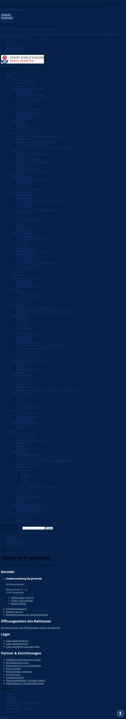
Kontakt (10, 696)
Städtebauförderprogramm (29, 100)
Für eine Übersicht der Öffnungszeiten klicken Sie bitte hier (30, 627)
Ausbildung (21, 493)
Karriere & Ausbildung (22, 490)
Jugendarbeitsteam (25, 380)
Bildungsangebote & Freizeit (25, 277)
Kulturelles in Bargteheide (24, 132)
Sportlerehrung (23, 327)
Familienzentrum (24, 383)
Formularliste (22, 185)
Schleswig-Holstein (15, 677)
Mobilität (15, 150)
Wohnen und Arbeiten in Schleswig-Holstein (38, 487)
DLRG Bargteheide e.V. (27, 416)
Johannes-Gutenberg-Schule (30, 354)
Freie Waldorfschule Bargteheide (32, 348)
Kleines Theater (18, 304)
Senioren (20, 398)
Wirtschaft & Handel (21, 106)
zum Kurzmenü (13, 48)
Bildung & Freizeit (14, 274)
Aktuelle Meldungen (26, 437)
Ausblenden (6, 15)
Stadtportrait (17, 121)
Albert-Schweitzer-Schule (28, 333)
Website (18, 603)
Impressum (11, 699)
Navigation (26, 469)
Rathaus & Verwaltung (22, 191)
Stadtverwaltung (24, 197)
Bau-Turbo (21, 103)
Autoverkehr (22, 156)
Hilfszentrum (17, 410)
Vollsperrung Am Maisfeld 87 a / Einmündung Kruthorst (28, 29)
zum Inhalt (11, 42)
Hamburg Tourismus (26, 369)
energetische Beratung (27, 256)
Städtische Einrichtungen (23, 79)
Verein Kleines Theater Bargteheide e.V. (35, 307)
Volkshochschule (24, 283)
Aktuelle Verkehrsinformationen (32, 153)
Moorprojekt (22, 242)
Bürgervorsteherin (25, 230)
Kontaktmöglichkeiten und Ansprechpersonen (39, 200)
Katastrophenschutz (26, 419)
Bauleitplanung (23, 91)
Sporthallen (21, 318)
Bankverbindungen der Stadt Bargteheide (27, 614)
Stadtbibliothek (23, 280)
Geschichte (21, 123)
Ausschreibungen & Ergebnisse (31, 510)
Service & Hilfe (18, 451)
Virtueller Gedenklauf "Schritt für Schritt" (36, 141)
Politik (14, 215)
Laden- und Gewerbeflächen (30, 109)
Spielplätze (21, 428)
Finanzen (15, 271)
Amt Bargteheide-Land (17, 662)
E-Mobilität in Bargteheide (29, 159)
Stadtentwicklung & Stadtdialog (31, 97)
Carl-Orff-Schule (24, 339)
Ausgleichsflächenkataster (29, 236)
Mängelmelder (13, 705)
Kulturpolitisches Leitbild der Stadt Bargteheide (39, 135)
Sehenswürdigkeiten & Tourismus (27, 360)
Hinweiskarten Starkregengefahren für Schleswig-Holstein (44, 460)
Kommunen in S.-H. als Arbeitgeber (23, 665)
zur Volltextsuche (14, 51)
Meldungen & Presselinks (23, 434)
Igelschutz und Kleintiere (28, 265)
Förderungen (22, 245)
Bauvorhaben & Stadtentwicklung (28, 88)
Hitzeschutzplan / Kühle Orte (30, 457)
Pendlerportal (13, 674)
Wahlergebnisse (24, 442)
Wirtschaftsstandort (25, 118)
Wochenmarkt (23, 519)
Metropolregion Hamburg (19, 671)
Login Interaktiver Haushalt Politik (23, 646)
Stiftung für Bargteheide (28, 404)
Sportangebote (18, 315)
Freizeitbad (16, 289)
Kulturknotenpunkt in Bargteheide (33, 144)
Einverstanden (7, 18)
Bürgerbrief (21, 448)
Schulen (15, 330)
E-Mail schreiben (22, 600)
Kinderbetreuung (24, 425)
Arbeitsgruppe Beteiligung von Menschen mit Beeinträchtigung (47, 389)
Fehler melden (13, 711)
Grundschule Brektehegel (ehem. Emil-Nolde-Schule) (42, 345)
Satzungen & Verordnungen (30, 188)
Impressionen (23, 301)
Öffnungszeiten (23, 203)
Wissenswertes (23, 126)
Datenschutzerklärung (12, 9)
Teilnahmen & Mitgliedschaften (31, 250)
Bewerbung (21, 502)
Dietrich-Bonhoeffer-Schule (29, 342)
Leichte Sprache (9, 65)
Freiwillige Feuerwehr (26, 413)
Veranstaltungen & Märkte (24, 513)
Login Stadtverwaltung (17, 640)
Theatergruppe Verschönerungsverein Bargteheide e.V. (43, 313)
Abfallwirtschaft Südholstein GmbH (23, 659)
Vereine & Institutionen (27, 407)
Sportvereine (22, 324)
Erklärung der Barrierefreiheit (20, 708)
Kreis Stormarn (13, 668)
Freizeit (24, 481)
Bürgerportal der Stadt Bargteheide (33, 180)
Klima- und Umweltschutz (23, 233)
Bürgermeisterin (24, 194)
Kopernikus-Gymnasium (28, 357)
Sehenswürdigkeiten (26, 363)
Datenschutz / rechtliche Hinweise (23, 702)
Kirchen (19, 401)
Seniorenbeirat (23, 227)
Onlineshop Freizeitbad (32, 295)
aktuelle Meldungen (26, 298)
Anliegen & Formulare (22, 177)
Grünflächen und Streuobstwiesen (33, 239)
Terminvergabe (23, 206)
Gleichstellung (23, 386)
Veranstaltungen (24, 516)
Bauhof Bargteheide (26, 82)
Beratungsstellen (24, 377)
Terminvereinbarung (16, 608)
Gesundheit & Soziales (22, 392)
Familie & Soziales (15, 372)
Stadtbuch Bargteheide (27, 463)
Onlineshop (21, 292)
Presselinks (21, 445)
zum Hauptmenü (14, 45)
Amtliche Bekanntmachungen (31, 440)
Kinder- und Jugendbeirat (28, 221)
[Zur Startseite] (22, 62)
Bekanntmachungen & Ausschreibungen (31, 504)
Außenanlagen (23, 321)
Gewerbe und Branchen (28, 112)
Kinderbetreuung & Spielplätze (26, 422)
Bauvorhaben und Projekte (29, 94)
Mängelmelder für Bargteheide (31, 171)
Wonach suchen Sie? (11, 527)
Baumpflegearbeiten (26, 268)
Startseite (10, 73)
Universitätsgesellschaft (27, 286)
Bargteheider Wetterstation (29, 454)
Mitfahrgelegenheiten (26, 168)
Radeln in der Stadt (25, 165)
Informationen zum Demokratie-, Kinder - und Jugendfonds (45, 147)
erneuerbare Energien (27, 253)
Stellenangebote (24, 499)
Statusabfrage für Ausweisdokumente (25, 683)
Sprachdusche (23, 138)
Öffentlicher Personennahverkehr (33, 162)
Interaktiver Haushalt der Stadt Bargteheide (38, 209)
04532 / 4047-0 (22, 597)
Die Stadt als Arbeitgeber (28, 496)
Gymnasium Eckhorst (26, 351)
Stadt (8, 76)
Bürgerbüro (26, 475)
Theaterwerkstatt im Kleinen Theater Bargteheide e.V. (42, 310)
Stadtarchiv (21, 85)
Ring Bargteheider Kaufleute (30, 115)
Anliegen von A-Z (24, 183)
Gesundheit (21, 395)
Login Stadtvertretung (17, 643)
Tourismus (21, 366)
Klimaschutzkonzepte (26, 248)
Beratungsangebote (21, 375)
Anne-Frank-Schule (25, 336)
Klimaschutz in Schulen (27, 259)
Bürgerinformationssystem (29, 218)
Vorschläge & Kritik (25, 212)
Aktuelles (10, 431)
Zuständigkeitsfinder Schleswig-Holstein (25, 680)
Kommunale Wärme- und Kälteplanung (35, 262)
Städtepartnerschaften (27, 129)
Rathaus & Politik (14, 174)
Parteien (20, 224)
